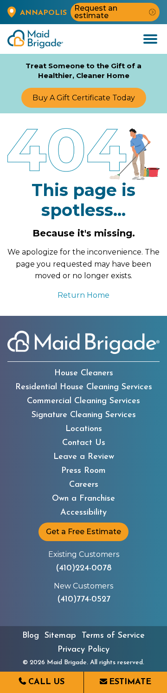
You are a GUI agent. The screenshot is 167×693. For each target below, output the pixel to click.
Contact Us (83, 443)
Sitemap (60, 636)
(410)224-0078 (83, 568)
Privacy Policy (83, 650)
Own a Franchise (83, 499)
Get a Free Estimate (83, 531)
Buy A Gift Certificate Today (83, 97)
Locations (83, 429)
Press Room (83, 471)
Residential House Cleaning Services (83, 387)
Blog (30, 636)
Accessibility (83, 513)
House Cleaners (83, 373)
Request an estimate (95, 12)
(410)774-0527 (83, 599)
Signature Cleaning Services (84, 415)
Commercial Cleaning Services (83, 401)
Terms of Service (113, 636)
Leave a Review (83, 457)
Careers (83, 485)
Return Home (83, 295)
